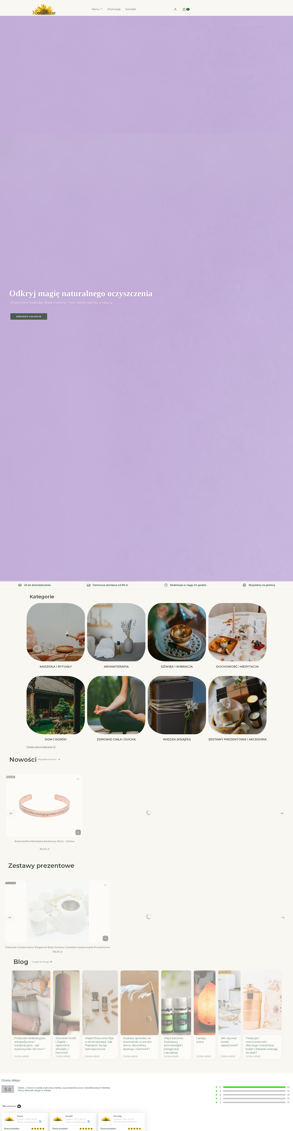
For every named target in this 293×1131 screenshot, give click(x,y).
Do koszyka (78, 832)
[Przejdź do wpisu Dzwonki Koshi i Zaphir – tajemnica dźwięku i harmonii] (66, 1002)
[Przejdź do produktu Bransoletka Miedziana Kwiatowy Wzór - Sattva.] (44, 806)
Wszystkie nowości (47, 759)
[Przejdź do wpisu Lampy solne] (204, 1002)
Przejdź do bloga (40, 962)
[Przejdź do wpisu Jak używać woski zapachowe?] (229, 1002)
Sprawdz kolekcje (28, 316)
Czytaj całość (21, 1056)
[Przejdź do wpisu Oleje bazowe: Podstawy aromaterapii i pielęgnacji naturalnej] (176, 1002)
